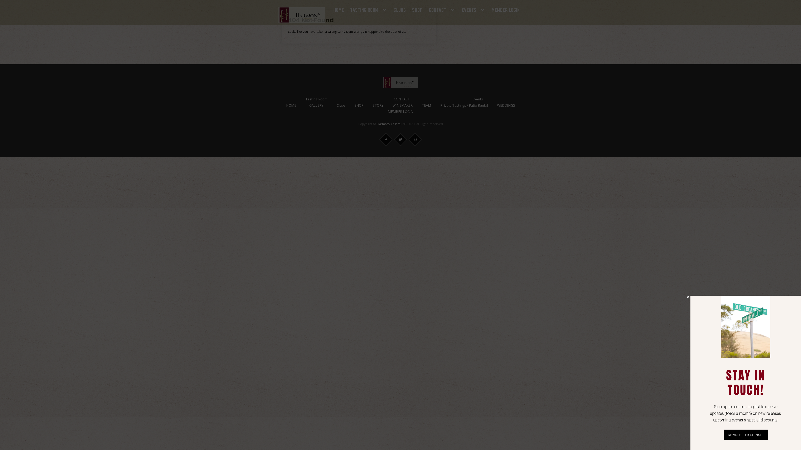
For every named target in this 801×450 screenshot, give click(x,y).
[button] (687, 297)
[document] (400, 225)
